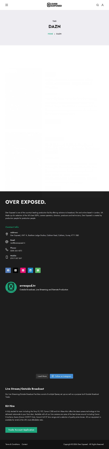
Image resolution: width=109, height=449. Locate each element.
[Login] (102, 5)
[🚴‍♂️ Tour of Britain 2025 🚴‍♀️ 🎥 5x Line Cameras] (88, 305)
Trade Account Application (21, 429)
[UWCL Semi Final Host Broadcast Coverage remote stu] (88, 324)
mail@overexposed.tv (17, 243)
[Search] (98, 5)
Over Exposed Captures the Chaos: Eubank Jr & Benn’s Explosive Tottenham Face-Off (72, 148)
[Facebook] (8, 270)
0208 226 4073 (16, 250)
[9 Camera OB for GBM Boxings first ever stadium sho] (54, 324)
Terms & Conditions (12, 444)
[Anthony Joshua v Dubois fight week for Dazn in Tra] (88, 343)
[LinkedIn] (30, 270)
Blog (59, 139)
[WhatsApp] (38, 270)
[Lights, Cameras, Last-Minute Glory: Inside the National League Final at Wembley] (23, 98)
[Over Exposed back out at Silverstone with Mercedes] (54, 305)
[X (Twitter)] (15, 270)
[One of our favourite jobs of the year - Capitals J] (54, 343)
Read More (54, 122)
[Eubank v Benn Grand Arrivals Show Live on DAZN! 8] (21, 343)
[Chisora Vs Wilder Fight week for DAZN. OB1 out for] (21, 305)
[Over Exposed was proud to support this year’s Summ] (21, 324)
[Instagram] (23, 270)
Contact (24, 444)
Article (50, 74)
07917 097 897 (16, 258)
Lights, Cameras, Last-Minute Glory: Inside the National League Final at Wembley (69, 84)
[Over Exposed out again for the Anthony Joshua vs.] (21, 362)
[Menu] (6, 5)
